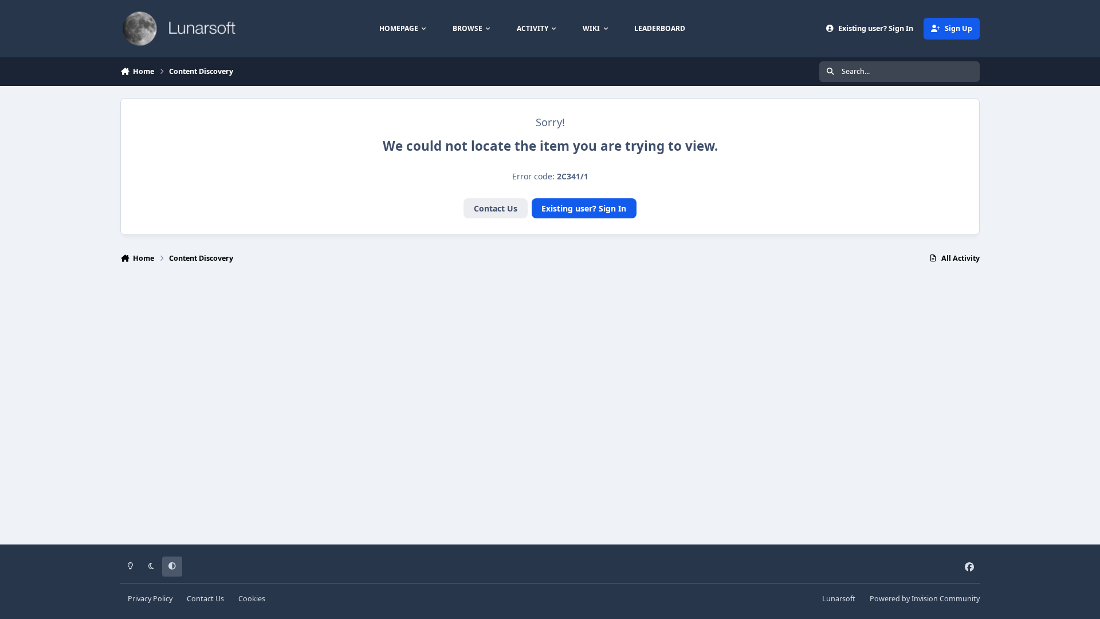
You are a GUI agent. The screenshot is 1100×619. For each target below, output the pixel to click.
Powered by (925, 599)
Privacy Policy (150, 599)
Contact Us (495, 208)
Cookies (251, 599)
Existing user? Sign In (583, 208)
